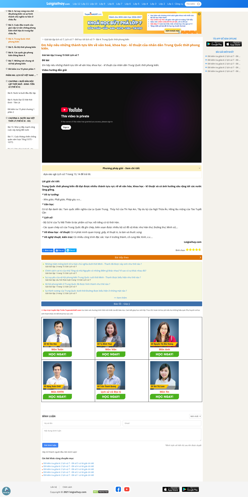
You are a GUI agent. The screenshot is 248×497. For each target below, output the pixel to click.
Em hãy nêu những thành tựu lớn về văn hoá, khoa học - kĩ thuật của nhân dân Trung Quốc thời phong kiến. (120, 46)
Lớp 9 (102, 3)
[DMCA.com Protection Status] (101, 492)
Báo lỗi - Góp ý (122, 303)
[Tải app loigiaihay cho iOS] (233, 44)
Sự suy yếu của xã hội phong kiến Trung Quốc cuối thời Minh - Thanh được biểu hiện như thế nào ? (93, 277)
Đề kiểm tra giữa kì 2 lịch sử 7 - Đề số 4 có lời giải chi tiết (69, 466)
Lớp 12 (76, 3)
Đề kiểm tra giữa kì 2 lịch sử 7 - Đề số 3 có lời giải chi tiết (69, 469)
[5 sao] (199, 249)
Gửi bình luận (50, 445)
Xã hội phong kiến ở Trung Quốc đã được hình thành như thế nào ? (77, 284)
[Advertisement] (224, 114)
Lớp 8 (111, 3)
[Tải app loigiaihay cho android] (214, 44)
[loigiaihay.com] (58, 5)
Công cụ (179, 3)
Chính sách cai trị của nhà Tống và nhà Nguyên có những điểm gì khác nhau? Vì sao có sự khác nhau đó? (95, 270)
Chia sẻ (61, 250)
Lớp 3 (153, 3)
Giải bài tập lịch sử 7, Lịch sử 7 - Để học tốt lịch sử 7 (69, 39)
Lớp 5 (136, 3)
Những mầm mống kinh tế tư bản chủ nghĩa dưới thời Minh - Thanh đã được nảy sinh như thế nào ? (93, 264)
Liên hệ (53, 487)
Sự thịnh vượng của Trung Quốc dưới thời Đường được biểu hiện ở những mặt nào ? (86, 290)
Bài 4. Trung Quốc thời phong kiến (112, 39)
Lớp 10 (93, 3)
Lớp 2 (162, 3)
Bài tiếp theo (122, 257)
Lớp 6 (128, 3)
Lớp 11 (85, 3)
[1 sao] (187, 249)
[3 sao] (193, 249)
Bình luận (49, 250)
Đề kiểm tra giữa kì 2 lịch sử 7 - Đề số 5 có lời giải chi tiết (69, 463)
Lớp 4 (145, 3)
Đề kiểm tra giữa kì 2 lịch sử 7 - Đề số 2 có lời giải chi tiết (69, 472)
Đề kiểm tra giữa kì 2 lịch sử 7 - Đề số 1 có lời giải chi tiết (69, 475)
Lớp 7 (119, 3)
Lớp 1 (170, 3)
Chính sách (67, 487)
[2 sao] (190, 249)
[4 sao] (196, 249)
